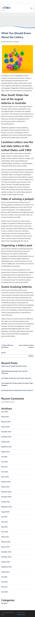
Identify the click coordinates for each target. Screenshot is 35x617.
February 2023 (5, 542)
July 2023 (4, 517)
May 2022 (4, 587)
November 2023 (6, 497)
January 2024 (5, 487)
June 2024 (4, 462)
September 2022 (6, 567)
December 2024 (6, 432)
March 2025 (5, 417)
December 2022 (6, 552)
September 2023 (6, 507)
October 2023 (5, 502)
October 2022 (5, 562)
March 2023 (5, 537)
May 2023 (4, 527)
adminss (16, 42)
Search (3, 352)
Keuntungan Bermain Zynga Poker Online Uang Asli (17, 390)
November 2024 (6, 437)
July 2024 (4, 457)
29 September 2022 (7, 42)
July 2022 (4, 577)
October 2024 (5, 442)
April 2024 (4, 472)
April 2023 (4, 532)
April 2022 (4, 592)
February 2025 (5, 422)
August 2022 (5, 572)
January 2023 (5, 547)
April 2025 (4, 412)
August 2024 (5, 452)
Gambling (4, 603)
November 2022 (6, 557)
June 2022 (4, 582)
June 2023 (4, 522)
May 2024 (4, 467)
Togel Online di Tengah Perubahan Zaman (14, 366)
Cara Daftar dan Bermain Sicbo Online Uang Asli (16, 378)
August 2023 (5, 512)
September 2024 (6, 447)
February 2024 (5, 482)
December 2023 (6, 492)
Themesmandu (21, 614)
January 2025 (5, 427)
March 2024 (5, 477)
